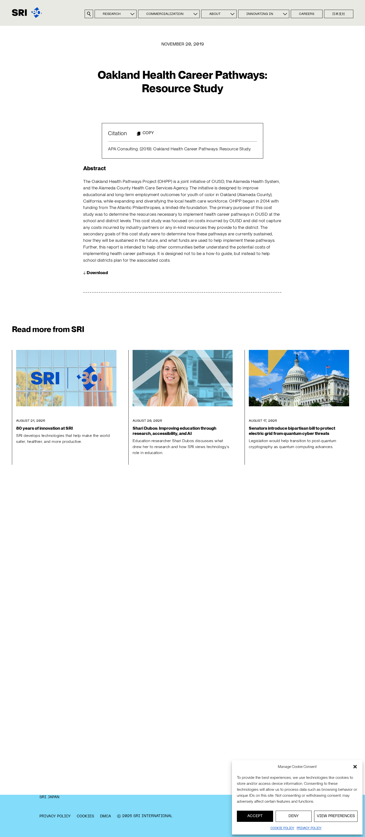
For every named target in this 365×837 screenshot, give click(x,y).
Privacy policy (309, 828)
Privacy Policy (55, 816)
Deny (294, 816)
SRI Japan (49, 797)
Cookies (85, 816)
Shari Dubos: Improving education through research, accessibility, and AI (174, 430)
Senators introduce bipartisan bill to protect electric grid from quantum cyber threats (292, 430)
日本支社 (338, 14)
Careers (306, 14)
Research (111, 14)
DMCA (105, 816)
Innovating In (259, 14)
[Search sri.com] (89, 14)
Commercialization (164, 14)
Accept (255, 816)
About (214, 14)
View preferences (336, 816)
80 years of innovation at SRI (44, 428)
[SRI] (27, 12)
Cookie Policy (282, 828)
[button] (355, 766)
